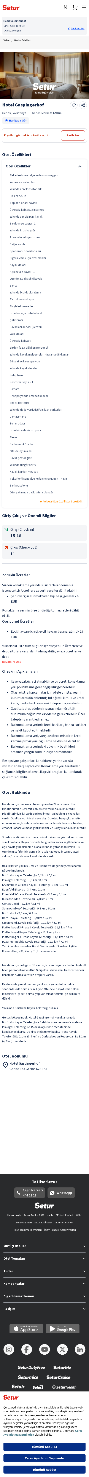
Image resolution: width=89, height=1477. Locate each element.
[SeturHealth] (64, 1389)
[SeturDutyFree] (31, 1370)
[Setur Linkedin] (80, 1349)
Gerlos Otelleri (22, 40)
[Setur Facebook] (26, 1349)
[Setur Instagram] (8, 1349)
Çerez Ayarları (68, 1230)
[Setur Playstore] (62, 1328)
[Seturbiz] (62, 1370)
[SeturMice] (28, 1380)
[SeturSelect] (38, 1389)
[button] (77, 28)
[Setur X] (62, 1349)
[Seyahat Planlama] (75, 7)
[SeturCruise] (58, 1380)
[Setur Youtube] (44, 1349)
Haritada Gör (18, 121)
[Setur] (11, 7)
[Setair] (18, 1389)
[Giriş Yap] (66, 7)
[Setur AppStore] (26, 1328)
